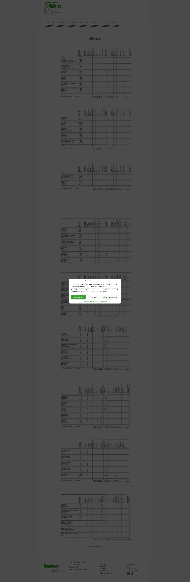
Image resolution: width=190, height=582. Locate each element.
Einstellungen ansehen (110, 297)
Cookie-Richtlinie (87, 301)
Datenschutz (96, 301)
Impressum (104, 301)
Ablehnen (94, 297)
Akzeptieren (78, 297)
